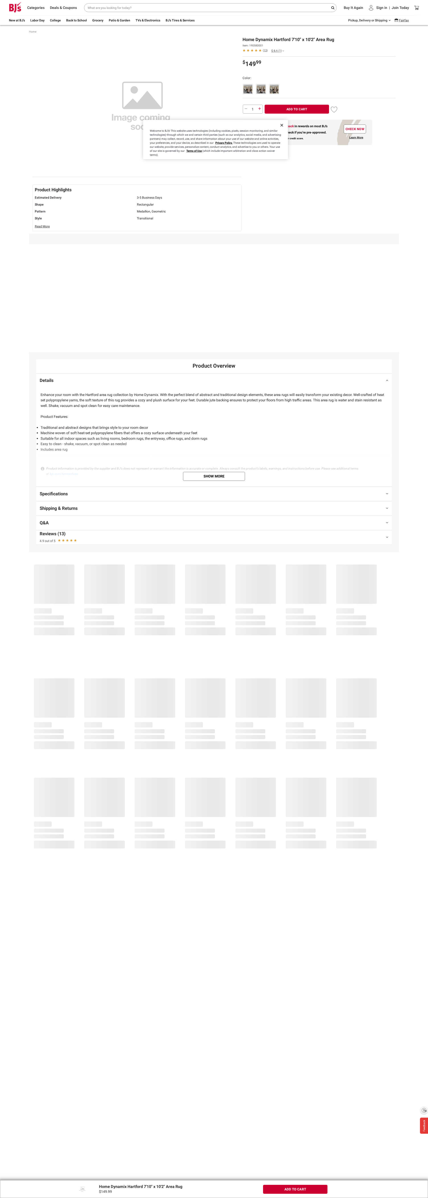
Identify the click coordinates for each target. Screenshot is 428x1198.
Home (32, 31)
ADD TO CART (296, 109)
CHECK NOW (355, 129)
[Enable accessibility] (424, 1110)
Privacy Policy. (224, 142)
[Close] (282, 125)
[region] (215, 139)
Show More (214, 476)
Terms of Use (194, 150)
